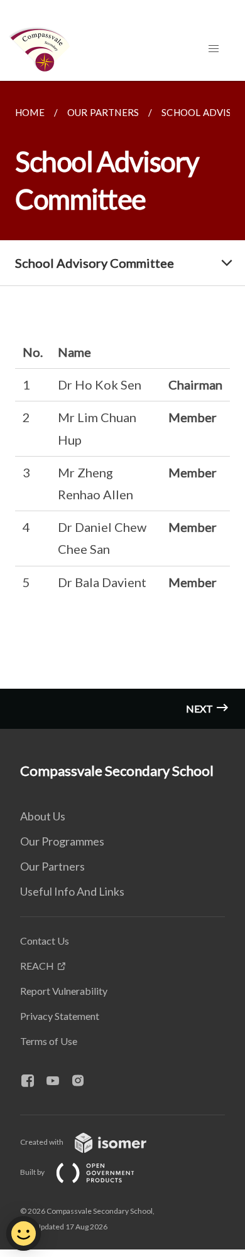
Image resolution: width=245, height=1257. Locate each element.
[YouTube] (57, 1081)
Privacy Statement (59, 1016)
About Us (42, 816)
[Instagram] (82, 1081)
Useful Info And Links (72, 891)
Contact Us (44, 941)
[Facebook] (32, 1081)
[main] (122, 405)
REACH (37, 966)
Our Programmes (62, 841)
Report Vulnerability (63, 991)
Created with (42, 1142)
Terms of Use (48, 1041)
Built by (33, 1172)
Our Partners (52, 866)
